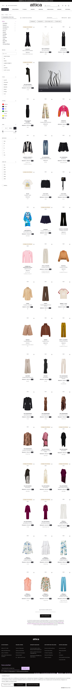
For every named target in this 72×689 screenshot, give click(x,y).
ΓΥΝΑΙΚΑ (6, 14)
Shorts (4, 42)
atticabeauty (52, 673)
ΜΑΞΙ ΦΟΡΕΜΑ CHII (63, 50)
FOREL (27, 303)
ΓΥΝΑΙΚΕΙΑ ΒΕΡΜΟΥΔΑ (28, 341)
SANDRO (27, 49)
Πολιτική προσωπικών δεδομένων (22, 671)
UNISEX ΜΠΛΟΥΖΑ (27, 268)
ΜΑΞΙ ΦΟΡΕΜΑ (45, 377)
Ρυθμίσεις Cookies (7, 684)
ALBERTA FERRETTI (27, 157)
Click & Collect (19, 655)
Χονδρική (61, 655)
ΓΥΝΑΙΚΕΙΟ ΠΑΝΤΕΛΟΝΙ (63, 230)
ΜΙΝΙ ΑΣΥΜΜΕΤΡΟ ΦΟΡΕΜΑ (63, 487)
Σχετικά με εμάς (62, 648)
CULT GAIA (63, 48)
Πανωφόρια (5, 23)
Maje (41, 623)
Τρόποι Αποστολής (20, 650)
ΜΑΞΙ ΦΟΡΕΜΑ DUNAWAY (45, 523)
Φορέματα (5, 25)
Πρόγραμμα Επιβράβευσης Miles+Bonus (35, 656)
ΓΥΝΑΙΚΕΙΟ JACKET (45, 341)
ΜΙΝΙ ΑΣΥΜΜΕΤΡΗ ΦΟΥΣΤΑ (45, 560)
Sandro (38, 623)
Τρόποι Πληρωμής (19, 648)
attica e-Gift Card (21, 657)
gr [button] (3, 5)
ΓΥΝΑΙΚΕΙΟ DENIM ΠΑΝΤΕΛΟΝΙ (45, 122)
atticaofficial (46, 673)
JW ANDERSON (45, 157)
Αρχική (2, 14)
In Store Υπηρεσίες (48, 652)
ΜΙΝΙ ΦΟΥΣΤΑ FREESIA (63, 195)
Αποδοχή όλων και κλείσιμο (33, 684)
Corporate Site (62, 659)
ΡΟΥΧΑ (3, 21)
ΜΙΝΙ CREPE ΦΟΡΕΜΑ (45, 50)
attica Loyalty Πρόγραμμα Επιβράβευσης (35, 653)
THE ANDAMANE (28, 413)
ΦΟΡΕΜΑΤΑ (32, 21)
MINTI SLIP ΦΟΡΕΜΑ (27, 123)
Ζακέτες (4, 32)
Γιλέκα (4, 39)
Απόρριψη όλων (20, 684)
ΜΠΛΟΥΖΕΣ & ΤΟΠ (49, 21)
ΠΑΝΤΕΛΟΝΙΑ (58, 21)
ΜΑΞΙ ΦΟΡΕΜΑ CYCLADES (27, 523)
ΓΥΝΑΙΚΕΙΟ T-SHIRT (27, 195)
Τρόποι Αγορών (48, 657)
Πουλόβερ (5, 34)
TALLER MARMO (28, 84)
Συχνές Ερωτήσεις (48, 650)
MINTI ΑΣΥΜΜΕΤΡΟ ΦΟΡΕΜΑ (27, 50)
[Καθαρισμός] (56, 5)
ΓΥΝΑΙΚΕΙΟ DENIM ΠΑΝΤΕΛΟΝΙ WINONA (45, 305)
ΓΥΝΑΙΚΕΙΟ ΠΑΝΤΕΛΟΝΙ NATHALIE (63, 378)
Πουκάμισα (5, 37)
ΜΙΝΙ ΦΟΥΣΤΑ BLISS (45, 195)
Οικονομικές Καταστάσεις (64, 657)
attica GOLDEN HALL (5, 650)
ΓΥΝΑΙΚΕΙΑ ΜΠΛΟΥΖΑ (27, 158)
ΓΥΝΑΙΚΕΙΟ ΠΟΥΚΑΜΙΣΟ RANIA (27, 450)
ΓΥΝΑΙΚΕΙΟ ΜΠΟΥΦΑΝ (63, 267)
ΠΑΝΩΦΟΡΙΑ (40, 21)
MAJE (27, 193)
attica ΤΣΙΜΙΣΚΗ (4, 652)
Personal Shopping (49, 655)
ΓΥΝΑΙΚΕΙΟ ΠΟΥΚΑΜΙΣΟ (27, 560)
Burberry (59, 622)
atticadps (38, 673)
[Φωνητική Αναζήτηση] (58, 5)
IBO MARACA (27, 230)
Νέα (60, 652)
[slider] (2, 131)
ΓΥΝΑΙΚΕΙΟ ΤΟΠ (63, 122)
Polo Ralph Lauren (45, 623)
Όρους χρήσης (12, 671)
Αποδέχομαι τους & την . (15, 671)
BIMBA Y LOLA (63, 303)
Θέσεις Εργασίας (62, 650)
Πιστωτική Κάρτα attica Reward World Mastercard (35, 649)
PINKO (45, 303)
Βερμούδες (5, 40)
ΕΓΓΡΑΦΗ (25, 668)
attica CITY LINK (4, 648)
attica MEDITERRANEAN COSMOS (6, 656)
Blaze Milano (51, 623)
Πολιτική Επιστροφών (20, 652)
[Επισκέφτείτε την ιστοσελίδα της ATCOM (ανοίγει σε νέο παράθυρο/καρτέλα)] (65, 687)
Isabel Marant (33, 623)
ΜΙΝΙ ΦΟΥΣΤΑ (63, 158)
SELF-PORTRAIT (45, 48)
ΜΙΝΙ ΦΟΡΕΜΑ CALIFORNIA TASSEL (45, 451)
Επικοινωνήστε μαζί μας (50, 648)
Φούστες (4, 30)
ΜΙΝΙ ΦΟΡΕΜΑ (27, 487)
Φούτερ (4, 35)
